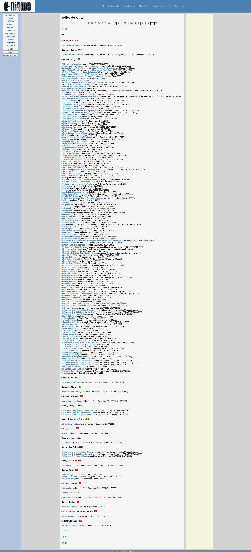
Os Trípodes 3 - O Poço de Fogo (74, 314)
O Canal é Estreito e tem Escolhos (75, 80)
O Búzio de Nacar (68, 251)
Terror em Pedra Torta (70, 392)
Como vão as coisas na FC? (73, 86)
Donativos (10, 37)
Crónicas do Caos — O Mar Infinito (75, 182)
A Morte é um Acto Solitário (72, 131)
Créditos (10, 40)
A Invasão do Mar (68, 127)
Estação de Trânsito (69, 196)
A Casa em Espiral (69, 101)
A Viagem (65, 139)
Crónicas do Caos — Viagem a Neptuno (77, 184)
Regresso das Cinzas (70, 330)
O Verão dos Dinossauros (72, 298)
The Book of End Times (70, 465)
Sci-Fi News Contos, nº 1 (71, 345)
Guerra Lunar (66, 216)
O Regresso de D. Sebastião (73, 292)
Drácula (64, 190)
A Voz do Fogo (67, 475)
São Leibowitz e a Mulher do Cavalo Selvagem (80, 342)
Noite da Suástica (68, 243)
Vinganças (65, 373)
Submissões (10, 34)
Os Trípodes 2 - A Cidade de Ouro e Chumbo (79, 312)
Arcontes (65, 149)
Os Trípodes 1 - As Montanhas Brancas (77, 310)
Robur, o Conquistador (70, 336)
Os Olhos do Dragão (69, 308)
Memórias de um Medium (71, 231)
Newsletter (10, 46)
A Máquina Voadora (69, 129)
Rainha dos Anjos (68, 328)
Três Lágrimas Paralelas (71, 367)
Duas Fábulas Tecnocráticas (73, 192)
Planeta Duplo (67, 320)
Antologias (10, 15)
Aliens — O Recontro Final (72, 55)
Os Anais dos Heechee (70, 302)
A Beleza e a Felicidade (71, 99)
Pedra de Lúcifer (68, 318)
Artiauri (64, 151)
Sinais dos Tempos (69, 351)
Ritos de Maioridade (69, 334)
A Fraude (65, 125)
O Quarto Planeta (68, 290)
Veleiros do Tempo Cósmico (72, 371)
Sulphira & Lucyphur (69, 355)
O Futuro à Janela (68, 273)
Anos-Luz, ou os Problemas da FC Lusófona (79, 74)
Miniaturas (65, 233)
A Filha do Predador (69, 123)
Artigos (10, 24)
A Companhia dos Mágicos (72, 105)
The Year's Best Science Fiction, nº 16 (77, 361)
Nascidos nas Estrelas (70, 239)
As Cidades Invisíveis (70, 45)
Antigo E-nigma (10, 55)
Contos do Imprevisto (70, 170)
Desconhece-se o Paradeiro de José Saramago (81, 66)
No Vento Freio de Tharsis (72, 68)
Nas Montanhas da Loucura (72, 237)
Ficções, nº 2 (66, 206)
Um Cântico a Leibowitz (71, 369)
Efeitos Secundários (69, 194)
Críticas (10, 21)
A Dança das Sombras (70, 107)
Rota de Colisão (68, 338)
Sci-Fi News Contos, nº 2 (71, 347)
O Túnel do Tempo (68, 296)
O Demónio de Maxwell (70, 259)
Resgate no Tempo (69, 332)
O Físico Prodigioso (69, 271)
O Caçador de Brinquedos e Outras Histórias (79, 253)
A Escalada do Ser (69, 115)
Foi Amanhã (66, 208)
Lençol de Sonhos (68, 227)
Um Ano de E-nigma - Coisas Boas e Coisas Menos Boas (84, 82)
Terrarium (65, 359)
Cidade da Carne (68, 166)
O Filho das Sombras (70, 267)
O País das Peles (68, 286)
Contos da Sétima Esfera (71, 168)
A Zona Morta (66, 143)
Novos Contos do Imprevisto (93, 170)
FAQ (10, 52)
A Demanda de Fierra (70, 109)
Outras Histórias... (68, 316)
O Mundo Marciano (69, 284)
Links (10, 49)
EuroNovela (66, 202)
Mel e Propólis (67, 229)
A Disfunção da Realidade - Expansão (77, 113)
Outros (10, 27)
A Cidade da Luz (68, 103)
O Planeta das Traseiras (71, 64)
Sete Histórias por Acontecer (73, 349)
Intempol (65, 223)
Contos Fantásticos (69, 172)
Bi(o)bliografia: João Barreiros (74, 88)
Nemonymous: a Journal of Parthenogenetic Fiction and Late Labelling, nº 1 (92, 241)
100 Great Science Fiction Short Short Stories (80, 97)
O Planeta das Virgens (70, 288)
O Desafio (65, 261)
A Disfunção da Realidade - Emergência (77, 111)
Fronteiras (65, 212)
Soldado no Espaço (69, 353)
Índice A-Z (10, 30)
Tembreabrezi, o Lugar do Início (74, 357)
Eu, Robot (65, 200)
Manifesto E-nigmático (70, 78)
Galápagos (65, 214)
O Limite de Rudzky (69, 282)
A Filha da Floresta (69, 121)
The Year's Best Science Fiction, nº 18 (77, 365)
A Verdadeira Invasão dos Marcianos (76, 137)
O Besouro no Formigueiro (72, 249)
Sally (63, 92)
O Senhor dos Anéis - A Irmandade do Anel (79, 294)
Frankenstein (66, 210)
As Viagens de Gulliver (70, 160)
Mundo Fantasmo (68, 235)
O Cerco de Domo (68, 257)
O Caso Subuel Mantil (70, 70)
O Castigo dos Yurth (69, 255)
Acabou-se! (66, 145)
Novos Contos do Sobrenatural (74, 245)
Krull (63, 225)
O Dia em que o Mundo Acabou (74, 265)
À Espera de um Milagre (71, 117)
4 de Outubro (66, 95)
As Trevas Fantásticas (70, 158)
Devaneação (66, 186)
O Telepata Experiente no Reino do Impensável (80, 72)
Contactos (10, 43)
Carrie (64, 164)
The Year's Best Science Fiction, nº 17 (77, 363)
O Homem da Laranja (70, 275)
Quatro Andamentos (69, 324)
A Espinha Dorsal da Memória (73, 119)
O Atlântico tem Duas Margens (74, 247)
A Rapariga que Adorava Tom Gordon (76, 133)
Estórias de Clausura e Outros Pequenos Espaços (82, 198)
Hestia (64, 433)
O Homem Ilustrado (69, 279)
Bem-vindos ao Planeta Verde (73, 90)
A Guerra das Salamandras (72, 382)
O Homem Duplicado (69, 277)
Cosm (63, 178)
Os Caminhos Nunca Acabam (73, 306)
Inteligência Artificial (69, 221)
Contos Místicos (68, 176)
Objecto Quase (67, 300)
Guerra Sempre (67, 218)
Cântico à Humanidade (70, 162)
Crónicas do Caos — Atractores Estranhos (79, 180)
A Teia (64, 135)
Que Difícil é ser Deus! (70, 326)
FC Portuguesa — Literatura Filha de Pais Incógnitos (82, 76)
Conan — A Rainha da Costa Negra (75, 477)
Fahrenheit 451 (67, 204)
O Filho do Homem (69, 269)
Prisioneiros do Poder (70, 322)
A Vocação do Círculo (70, 141)
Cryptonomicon (67, 479)
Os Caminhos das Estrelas (72, 304)
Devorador (65, 188)
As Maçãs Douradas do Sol (72, 155)
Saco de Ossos (67, 340)
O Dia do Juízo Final (69, 263)
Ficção (10, 18)
